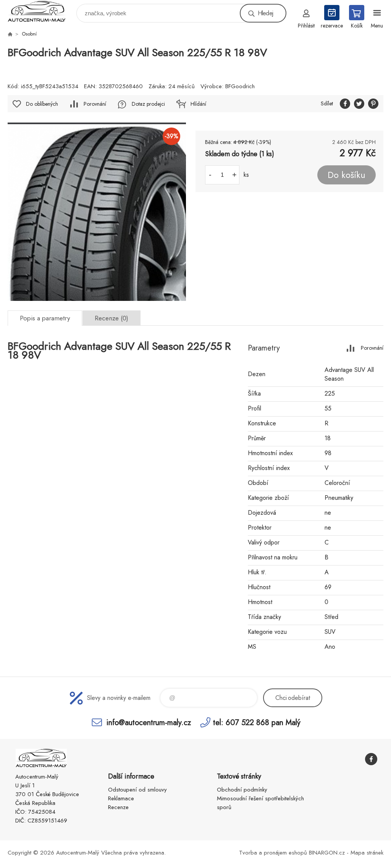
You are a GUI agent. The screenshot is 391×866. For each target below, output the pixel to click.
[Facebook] (371, 759)
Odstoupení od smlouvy (137, 789)
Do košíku (346, 174)
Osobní (29, 33)
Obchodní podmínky (242, 789)
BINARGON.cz (327, 852)
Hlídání (198, 104)
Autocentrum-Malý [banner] (41, 11)
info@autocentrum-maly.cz (149, 722)
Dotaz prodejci (148, 104)
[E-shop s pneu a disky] (10, 34)
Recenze (118, 807)
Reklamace (121, 798)
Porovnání (95, 104)
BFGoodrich (240, 86)
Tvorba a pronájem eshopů (273, 852)
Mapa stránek (367, 852)
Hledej (265, 13)
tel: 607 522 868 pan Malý (257, 722)
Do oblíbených (42, 104)
